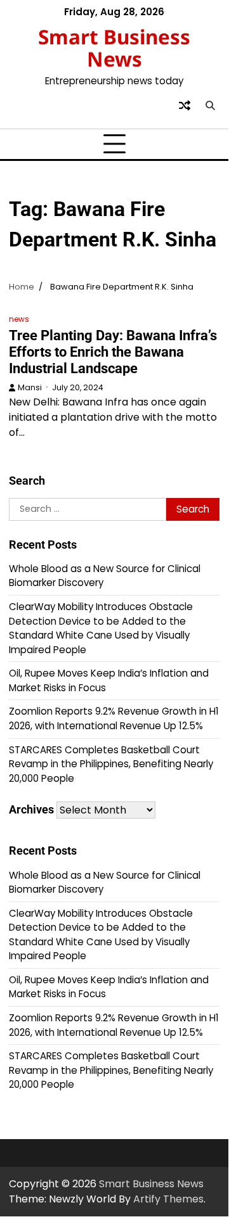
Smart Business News (114, 48)
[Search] (209, 105)
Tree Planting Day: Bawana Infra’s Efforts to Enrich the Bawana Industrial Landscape (113, 352)
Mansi (30, 387)
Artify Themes (168, 1199)
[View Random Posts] (184, 105)
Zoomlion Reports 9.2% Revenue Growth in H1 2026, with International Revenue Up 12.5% (114, 718)
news (19, 319)
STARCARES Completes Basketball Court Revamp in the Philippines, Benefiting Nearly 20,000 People (111, 764)
